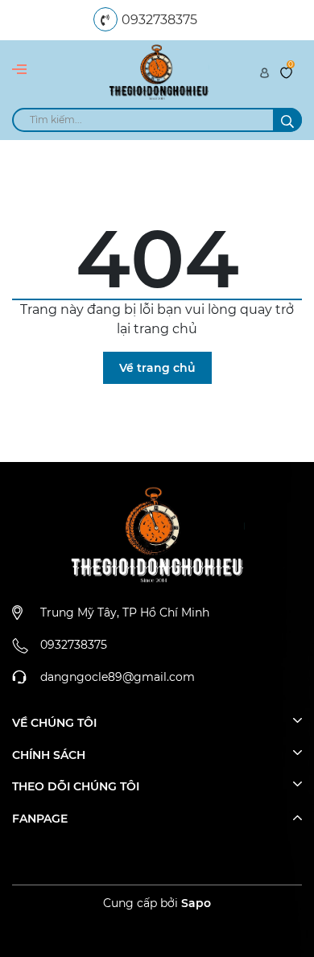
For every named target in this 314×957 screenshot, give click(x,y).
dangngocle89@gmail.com (117, 677)
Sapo (196, 903)
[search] (287, 120)
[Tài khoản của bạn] (264, 71)
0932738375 (159, 19)
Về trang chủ (157, 368)
